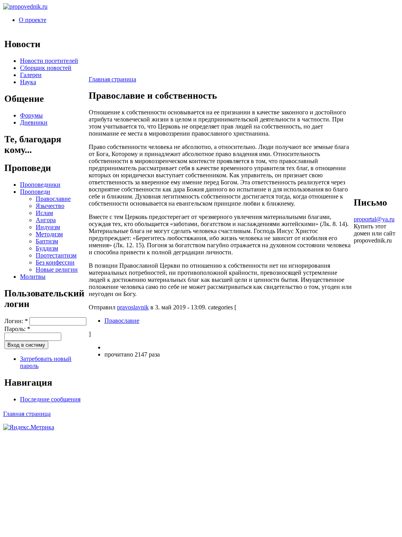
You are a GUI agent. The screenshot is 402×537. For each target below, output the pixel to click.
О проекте (32, 20)
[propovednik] (25, 6)
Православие (53, 198)
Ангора (46, 220)
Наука (28, 82)
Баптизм (47, 241)
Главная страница (112, 79)
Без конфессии (55, 262)
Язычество (50, 205)
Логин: (16, 321)
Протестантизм (56, 255)
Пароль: (17, 329)
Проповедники (40, 184)
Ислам (44, 213)
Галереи (31, 75)
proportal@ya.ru (374, 219)
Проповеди (35, 191)
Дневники (34, 122)
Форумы (31, 115)
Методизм (49, 234)
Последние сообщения (50, 399)
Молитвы (33, 276)
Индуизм (48, 227)
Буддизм (47, 248)
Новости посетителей (49, 60)
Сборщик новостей (45, 67)
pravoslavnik (133, 307)
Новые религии (57, 269)
